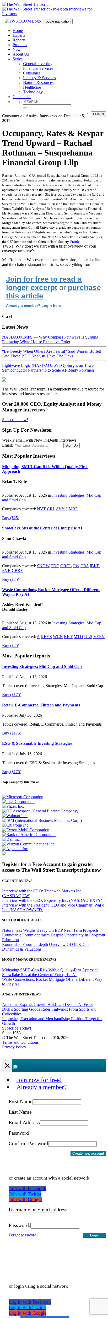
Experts (19, 35)
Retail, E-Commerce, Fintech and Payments (41, 705)
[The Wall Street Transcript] (26, 4)
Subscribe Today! (16, 1028)
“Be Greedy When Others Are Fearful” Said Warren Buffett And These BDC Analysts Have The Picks (51, 353)
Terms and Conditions (20, 1042)
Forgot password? (23, 1235)
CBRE (17, 570)
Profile (75, 242)
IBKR (95, 566)
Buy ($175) (11, 694)
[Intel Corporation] (18, 801)
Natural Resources (38, 82)
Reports (19, 40)
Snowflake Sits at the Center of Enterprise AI (42, 528)
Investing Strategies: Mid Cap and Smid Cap (42, 666)
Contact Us (22, 96)
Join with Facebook (27, 1188)
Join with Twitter (25, 1194)
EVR (6, 570)
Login (98, 114)
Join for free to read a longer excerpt (44, 283)
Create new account (88, 1153)
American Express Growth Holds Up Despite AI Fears (47, 1004)
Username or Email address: (39, 1209)
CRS (84, 566)
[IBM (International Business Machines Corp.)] (42, 820)
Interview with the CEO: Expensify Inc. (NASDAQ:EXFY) (52, 900)
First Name (21, 1101)
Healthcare (32, 87)
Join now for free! (39, 1079)
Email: (7, 445)
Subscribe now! (15, 419)
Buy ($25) (10, 518)
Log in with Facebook (30, 1302)
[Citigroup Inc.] (15, 825)
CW (76, 566)
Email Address (24, 1122)
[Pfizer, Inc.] (13, 806)
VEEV (99, 636)
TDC (55, 566)
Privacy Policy (14, 1047)
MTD (78, 636)
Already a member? (42, 1087)
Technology (33, 92)
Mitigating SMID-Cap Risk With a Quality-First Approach (50, 970)
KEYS (46, 636)
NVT (41, 509)
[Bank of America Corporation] (29, 834)
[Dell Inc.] (11, 839)
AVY (60, 509)
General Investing (37, 63)
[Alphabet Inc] (15, 848)
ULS (88, 636)
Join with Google (25, 1199)
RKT (68, 636)
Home (18, 30)
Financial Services (38, 68)
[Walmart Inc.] (15, 815)
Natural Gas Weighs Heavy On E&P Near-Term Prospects (50, 930)
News (17, 49)
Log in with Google (27, 1313)
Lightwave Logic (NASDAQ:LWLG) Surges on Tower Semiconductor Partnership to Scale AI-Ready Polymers (48, 367)
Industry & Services (39, 78)
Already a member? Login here (34, 305)
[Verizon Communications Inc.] (29, 844)
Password (19, 1133)
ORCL (66, 566)
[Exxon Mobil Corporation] (25, 830)
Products (20, 44)
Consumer (31, 73)
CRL (51, 509)
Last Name (20, 1112)
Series (18, 59)
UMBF (72, 509)
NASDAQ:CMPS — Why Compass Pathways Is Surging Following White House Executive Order (50, 339)
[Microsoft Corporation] (22, 797)
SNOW (43, 566)
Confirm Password (28, 1143)
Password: (19, 1225)
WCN (58, 636)
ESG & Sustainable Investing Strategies (37, 743)
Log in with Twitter (27, 1307)
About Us (21, 54)
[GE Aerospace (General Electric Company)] (40, 811)
